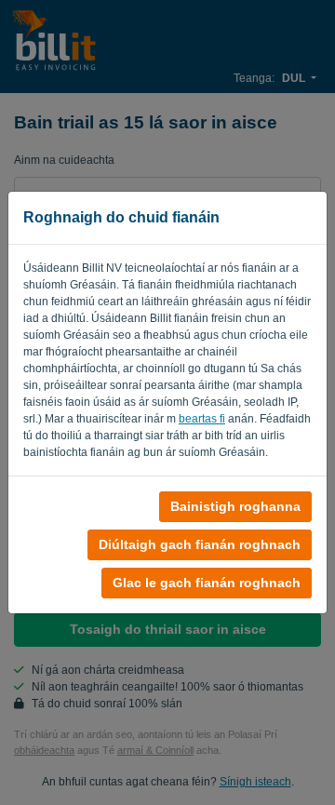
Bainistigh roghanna (235, 506)
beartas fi (202, 418)
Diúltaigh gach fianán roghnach (200, 544)
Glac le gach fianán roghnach (207, 582)
